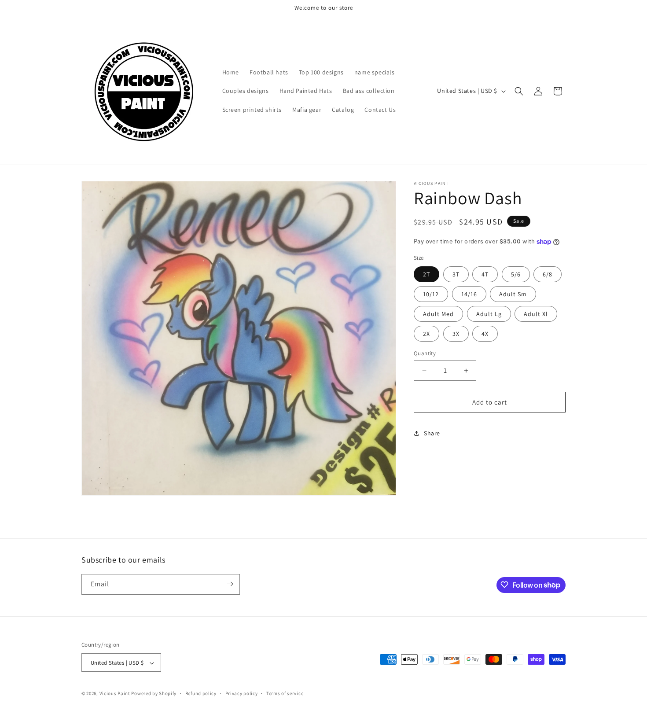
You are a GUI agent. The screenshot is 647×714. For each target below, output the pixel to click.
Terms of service (284, 693)
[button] (519, 91)
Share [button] (432, 433)
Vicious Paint (114, 694)
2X (426, 334)
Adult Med (438, 314)
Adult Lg (489, 314)
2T (426, 274)
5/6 (516, 274)
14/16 (469, 294)
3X (456, 334)
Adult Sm (513, 294)
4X (485, 334)
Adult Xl (536, 314)
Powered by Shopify (153, 694)
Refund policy (201, 693)
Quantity (425, 353)
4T (485, 274)
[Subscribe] (229, 584)
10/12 (431, 294)
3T (456, 274)
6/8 (547, 274)
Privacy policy (241, 693)
